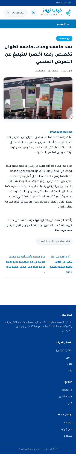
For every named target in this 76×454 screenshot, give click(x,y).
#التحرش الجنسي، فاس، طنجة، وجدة (54, 241)
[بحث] (8, 12)
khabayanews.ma (61, 131)
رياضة (69, 370)
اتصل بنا (68, 403)
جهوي (69, 357)
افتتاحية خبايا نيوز (64, 350)
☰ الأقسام (63, 24)
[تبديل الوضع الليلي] (33, 12)
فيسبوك (68, 422)
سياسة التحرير (65, 396)
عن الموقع (67, 389)
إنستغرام (68, 435)
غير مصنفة (64, 38)
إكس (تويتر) (66, 429)
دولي (69, 363)
